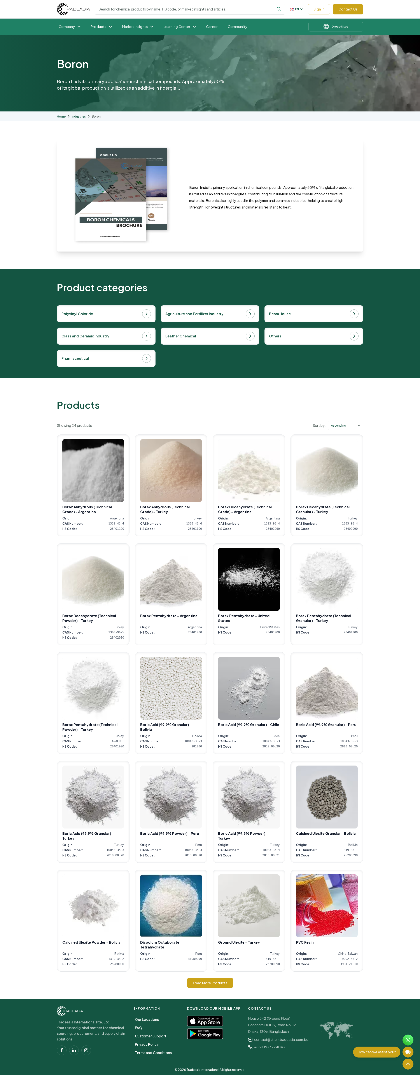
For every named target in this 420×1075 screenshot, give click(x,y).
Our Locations (147, 1019)
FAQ (138, 1027)
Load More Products (210, 983)
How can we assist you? (376, 1052)
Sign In (318, 9)
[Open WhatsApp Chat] (407, 1040)
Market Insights (135, 26)
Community (237, 26)
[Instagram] (86, 1050)
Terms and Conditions (153, 1052)
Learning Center (176, 26)
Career (212, 26)
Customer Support (150, 1036)
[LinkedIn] (74, 1050)
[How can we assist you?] (407, 1052)
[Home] (70, 1011)
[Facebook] (61, 1050)
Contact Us (347, 9)
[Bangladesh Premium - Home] (73, 9)
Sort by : (319, 425)
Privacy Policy (147, 1044)
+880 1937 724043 (269, 1047)
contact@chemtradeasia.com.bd (281, 1039)
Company (67, 26)
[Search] (278, 9)
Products (98, 26)
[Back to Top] (407, 1064)
